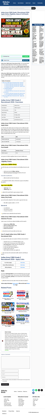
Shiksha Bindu (15, 283)
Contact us (4, 413)
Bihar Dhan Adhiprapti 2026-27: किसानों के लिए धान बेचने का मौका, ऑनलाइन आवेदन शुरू (34, 29)
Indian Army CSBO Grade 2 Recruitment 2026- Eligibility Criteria (15, 86)
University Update (7, 404)
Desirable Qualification (8, 88)
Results (5, 401)
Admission (20, 399)
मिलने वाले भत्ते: (6, 92)
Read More (7, 350)
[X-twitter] (42, 390)
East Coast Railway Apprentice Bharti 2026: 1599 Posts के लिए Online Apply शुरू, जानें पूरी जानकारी (34, 52)
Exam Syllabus (21, 400)
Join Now (26, 56)
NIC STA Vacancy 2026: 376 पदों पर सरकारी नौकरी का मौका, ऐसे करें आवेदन (34, 59)
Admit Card (28, 3)
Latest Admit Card (7, 403)
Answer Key (20, 405)
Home (14, 3)
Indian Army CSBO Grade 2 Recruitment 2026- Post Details (14, 85)
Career (34, 3)
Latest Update (21, 404)
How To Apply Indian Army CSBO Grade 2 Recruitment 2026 (14, 94)
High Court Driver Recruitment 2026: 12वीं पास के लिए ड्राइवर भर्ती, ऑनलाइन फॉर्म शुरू (34, 36)
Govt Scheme (20, 3)
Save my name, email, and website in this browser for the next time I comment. (16, 380)
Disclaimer (4, 411)
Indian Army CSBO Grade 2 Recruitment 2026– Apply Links (13, 95)
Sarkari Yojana (21, 403)
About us (18, 411)
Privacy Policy (11, 411)
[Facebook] (33, 393)
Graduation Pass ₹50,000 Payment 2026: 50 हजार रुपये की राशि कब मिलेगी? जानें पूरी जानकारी (41, 60)
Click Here (22, 262)
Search (33, 8)
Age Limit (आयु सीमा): (9, 89)
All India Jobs (6, 400)
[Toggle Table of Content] (23, 81)
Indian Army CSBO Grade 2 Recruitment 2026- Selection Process (15, 93)
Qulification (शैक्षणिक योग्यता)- (10, 87)
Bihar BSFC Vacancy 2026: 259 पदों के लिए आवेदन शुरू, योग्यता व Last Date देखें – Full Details (41, 52)
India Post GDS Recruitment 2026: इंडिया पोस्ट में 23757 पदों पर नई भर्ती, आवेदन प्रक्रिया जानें (34, 44)
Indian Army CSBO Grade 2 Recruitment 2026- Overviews (13, 82)
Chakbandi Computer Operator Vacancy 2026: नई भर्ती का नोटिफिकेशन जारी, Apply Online (41, 36)
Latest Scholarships (8, 405)
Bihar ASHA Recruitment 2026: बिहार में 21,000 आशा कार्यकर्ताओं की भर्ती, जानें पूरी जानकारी (41, 44)
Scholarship (40, 3)
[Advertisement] (15, 47)
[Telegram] (33, 390)
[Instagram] (39, 390)
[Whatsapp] (36, 390)
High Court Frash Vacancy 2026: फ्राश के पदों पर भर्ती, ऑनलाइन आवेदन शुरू (41, 29)
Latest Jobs (6, 399)
